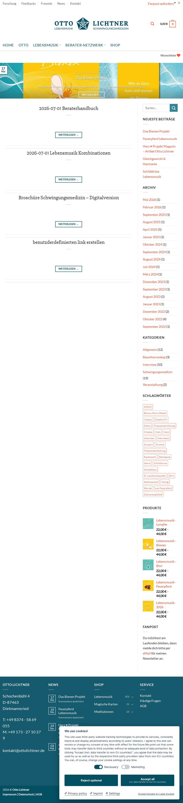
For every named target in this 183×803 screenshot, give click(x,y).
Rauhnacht (150, 456)
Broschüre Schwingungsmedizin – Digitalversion (69, 197)
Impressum (9, 794)
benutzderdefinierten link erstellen (69, 242)
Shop (115, 45)
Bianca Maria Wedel (155, 413)
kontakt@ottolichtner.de (24, 750)
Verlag (165, 481)
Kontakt (75, 3)
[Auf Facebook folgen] (7, 763)
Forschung (9, 3)
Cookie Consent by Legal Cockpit (156, 794)
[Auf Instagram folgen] (15, 763)
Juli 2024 (149, 267)
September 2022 (154, 326)
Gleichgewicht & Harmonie (154, 161)
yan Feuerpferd (163, 488)
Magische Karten (106, 704)
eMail (147, 653)
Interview (149, 365)
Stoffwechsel (151, 481)
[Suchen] (152, 23)
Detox (147, 425)
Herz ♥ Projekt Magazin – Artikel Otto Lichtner (159, 148)
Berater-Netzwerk (84, 45)
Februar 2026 (152, 207)
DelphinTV (161, 419)
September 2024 (154, 252)
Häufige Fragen (150, 701)
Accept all (147, 780)
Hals (158, 431)
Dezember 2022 (154, 311)
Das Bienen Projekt (91, 78)
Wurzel (148, 488)
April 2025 (150, 229)
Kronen (160, 444)
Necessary (111, 767)
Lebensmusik (45, 45)
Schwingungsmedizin (157, 372)
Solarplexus (150, 469)
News (61, 3)
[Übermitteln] (174, 108)
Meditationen (103, 712)
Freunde (46, 3)
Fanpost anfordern (161, 4)
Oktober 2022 (152, 319)
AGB (143, 706)
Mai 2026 (149, 200)
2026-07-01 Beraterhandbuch (68, 108)
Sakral (147, 463)
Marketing (138, 767)
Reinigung (164, 456)
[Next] (175, 81)
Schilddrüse (160, 463)
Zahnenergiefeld (153, 494)
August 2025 (151, 222)
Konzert (148, 444)
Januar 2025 (151, 237)
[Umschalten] (132, 696)
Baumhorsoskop (154, 357)
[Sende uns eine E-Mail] (24, 763)
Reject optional (91, 780)
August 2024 (151, 259)
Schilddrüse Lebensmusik (152, 174)
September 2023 (154, 289)
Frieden (148, 431)
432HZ (148, 406)
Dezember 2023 (154, 282)
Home (8, 45)
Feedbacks (28, 3)
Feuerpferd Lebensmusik (160, 139)
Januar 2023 (151, 304)
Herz (166, 431)
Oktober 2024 (152, 244)
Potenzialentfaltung (155, 450)
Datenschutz (26, 794)
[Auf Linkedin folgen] (33, 763)
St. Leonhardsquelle (154, 475)
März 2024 (150, 274)
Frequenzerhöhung (164, 425)
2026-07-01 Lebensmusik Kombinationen (68, 153)
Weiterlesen (91, 94)
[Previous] (8, 81)
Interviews (163, 438)
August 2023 (151, 296)
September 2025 (154, 215)
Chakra (148, 419)
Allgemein (150, 350)
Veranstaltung (153, 385)
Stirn (171, 475)
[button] (179, 2)
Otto (24, 45)
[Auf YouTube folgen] (178, 6)
